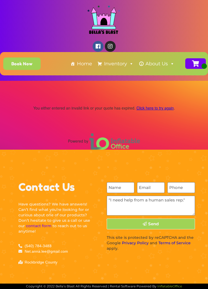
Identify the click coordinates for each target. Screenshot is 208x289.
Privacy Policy (135, 242)
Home (84, 64)
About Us (156, 64)
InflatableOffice (169, 286)
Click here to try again (155, 108)
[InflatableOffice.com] (114, 140)
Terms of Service (174, 242)
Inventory (115, 64)
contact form (38, 225)
